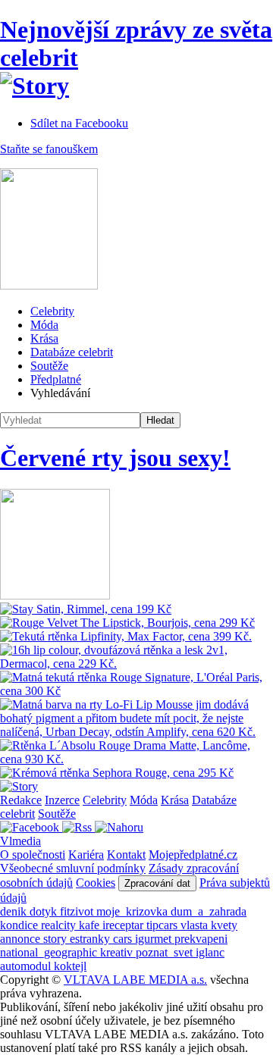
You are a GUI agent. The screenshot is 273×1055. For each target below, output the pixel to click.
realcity (60, 925)
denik (15, 911)
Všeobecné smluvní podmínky (73, 868)
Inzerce (62, 800)
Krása (44, 338)
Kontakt (126, 854)
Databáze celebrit (71, 352)
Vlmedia (20, 840)
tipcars (163, 925)
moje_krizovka (133, 911)
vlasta (195, 925)
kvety (224, 925)
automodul (27, 966)
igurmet (154, 938)
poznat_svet (166, 952)
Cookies (95, 882)
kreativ (118, 952)
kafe (90, 925)
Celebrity (52, 311)
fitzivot (78, 911)
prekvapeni (201, 938)
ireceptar (124, 925)
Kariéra (86, 854)
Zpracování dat (157, 883)
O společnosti (32, 854)
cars (124, 938)
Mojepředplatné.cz (193, 854)
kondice (20, 925)
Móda (44, 324)
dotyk (45, 911)
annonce (21, 938)
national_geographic (50, 952)
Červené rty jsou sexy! (115, 457)
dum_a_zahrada (208, 911)
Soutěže (49, 365)
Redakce (21, 800)
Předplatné (55, 379)
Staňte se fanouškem (49, 148)
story (56, 938)
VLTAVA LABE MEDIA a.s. (135, 979)
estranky (91, 938)
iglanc (210, 952)
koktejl (70, 966)
